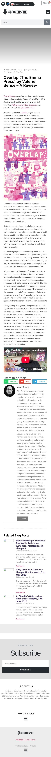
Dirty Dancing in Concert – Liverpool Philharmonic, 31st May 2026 (30, 572)
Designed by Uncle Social (25, 740)
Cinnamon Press (27, 108)
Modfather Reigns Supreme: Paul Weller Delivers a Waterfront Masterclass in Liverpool (30, 544)
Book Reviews (11, 70)
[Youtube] (3, 4)
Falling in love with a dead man (24, 105)
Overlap (24, 113)
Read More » (20, 566)
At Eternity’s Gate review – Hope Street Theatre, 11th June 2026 (29, 599)
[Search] (47, 22)
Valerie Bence (9, 96)
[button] (48, 12)
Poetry (19, 70)
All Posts (22, 519)
